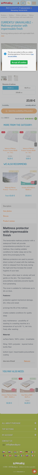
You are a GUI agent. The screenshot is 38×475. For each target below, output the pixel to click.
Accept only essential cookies (19, 67)
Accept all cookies (19, 62)
